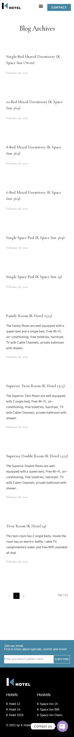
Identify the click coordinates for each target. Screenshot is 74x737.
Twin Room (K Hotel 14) (26, 526)
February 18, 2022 (17, 73)
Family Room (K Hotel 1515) (29, 315)
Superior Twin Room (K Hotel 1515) (35, 385)
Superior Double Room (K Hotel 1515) (37, 456)
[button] (41, 5)
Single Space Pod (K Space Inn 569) (35, 237)
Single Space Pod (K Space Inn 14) (34, 276)
